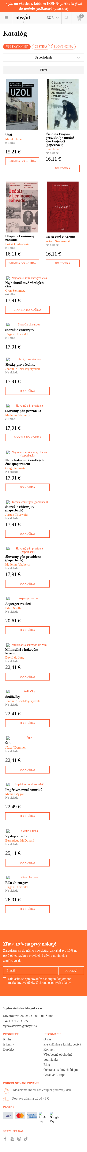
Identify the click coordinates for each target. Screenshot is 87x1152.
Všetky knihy (17, 46)
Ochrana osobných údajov (53, 982)
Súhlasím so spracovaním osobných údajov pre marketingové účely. (39, 980)
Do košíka (62, 168)
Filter (43, 70)
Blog (47, 1064)
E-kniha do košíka (22, 161)
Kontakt (49, 1049)
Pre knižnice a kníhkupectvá (62, 1044)
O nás (47, 1039)
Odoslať (71, 970)
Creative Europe (54, 1075)
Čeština (41, 46)
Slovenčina (63, 46)
